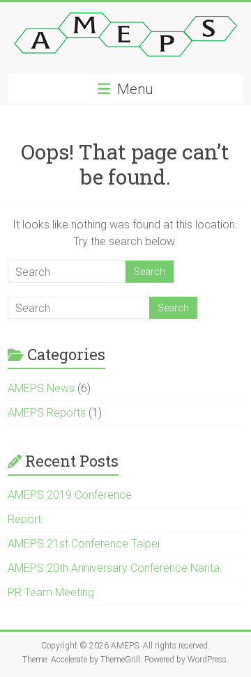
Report (24, 519)
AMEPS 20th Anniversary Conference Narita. (115, 568)
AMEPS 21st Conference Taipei (84, 543)
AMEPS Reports (47, 412)
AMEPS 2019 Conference (70, 494)
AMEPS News (41, 388)
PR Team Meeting (51, 592)
